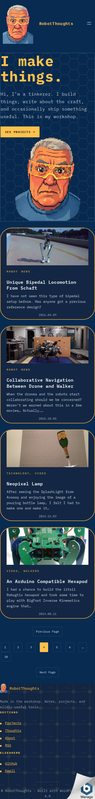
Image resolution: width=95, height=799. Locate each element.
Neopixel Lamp (25, 484)
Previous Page (47, 631)
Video (40, 472)
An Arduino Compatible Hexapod (47, 581)
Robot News (18, 271)
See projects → (20, 132)
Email (10, 771)
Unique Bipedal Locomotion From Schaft (41, 285)
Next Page (47, 672)
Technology (18, 472)
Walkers (32, 570)
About (10, 738)
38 (6, 657)
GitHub (11, 763)
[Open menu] (89, 23)
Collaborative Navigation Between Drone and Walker (40, 383)
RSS (8, 745)
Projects (13, 723)
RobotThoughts (56, 23)
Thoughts (13, 730)
